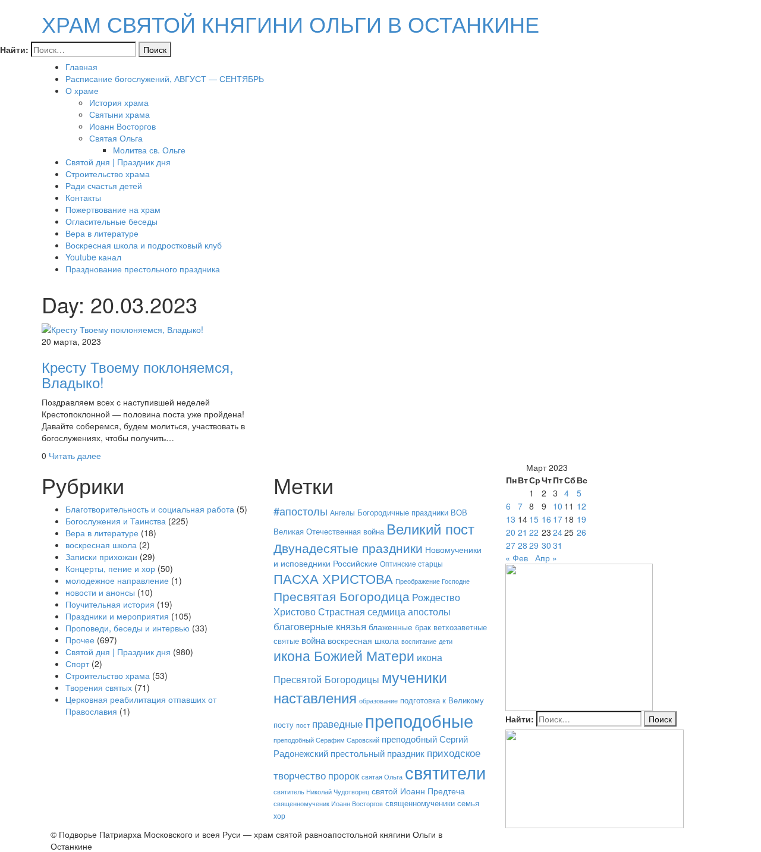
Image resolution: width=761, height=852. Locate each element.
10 (557, 506)
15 (534, 519)
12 (581, 506)
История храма (119, 102)
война (313, 640)
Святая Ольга (116, 138)
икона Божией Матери (343, 655)
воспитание (418, 641)
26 (581, 532)
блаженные (391, 626)
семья (468, 803)
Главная (81, 67)
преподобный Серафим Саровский (326, 739)
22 (534, 532)
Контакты (83, 197)
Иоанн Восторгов (122, 126)
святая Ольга (381, 776)
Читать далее (75, 455)
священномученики (420, 803)
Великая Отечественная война (328, 531)
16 (546, 519)
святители (445, 771)
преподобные (419, 720)
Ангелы (342, 512)
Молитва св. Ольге (149, 150)
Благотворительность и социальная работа (149, 509)
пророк (343, 775)
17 (557, 519)
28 (522, 545)
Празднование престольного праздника (142, 269)
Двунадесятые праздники (348, 548)
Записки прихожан (101, 556)
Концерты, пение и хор (110, 568)
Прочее (80, 640)
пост (303, 725)
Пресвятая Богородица (341, 596)
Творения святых (98, 687)
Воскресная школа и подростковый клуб (143, 245)
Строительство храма (107, 174)
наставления (315, 697)
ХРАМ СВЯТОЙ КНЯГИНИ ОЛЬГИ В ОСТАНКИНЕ (290, 23)
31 (557, 545)
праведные (337, 723)
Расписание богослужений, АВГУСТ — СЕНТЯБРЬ (164, 78)
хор (279, 815)
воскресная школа (101, 545)
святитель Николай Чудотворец (321, 791)
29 (534, 545)
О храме (82, 90)
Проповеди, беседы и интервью (127, 628)
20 (510, 532)
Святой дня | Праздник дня (118, 162)
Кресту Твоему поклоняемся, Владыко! (138, 374)
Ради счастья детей (103, 185)
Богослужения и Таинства (115, 521)
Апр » (546, 558)
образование (378, 700)
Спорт (77, 663)
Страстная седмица (361, 611)
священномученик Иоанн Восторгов (328, 803)
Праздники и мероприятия (117, 616)
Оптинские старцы (411, 563)
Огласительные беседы (111, 221)
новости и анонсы (100, 592)
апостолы (429, 611)
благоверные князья (319, 625)
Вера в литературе (102, 233)
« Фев (516, 558)
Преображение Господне (432, 581)
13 (510, 519)
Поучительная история (110, 604)
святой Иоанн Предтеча (418, 791)
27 (510, 545)
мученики (414, 676)
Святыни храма (119, 114)
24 (557, 532)
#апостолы (300, 510)
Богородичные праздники (402, 512)
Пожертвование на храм (113, 209)
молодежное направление (117, 580)
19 (581, 519)
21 (522, 532)
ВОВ (459, 512)
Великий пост (430, 528)
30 (546, 545)
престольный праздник (377, 753)
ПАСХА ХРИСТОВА (333, 578)
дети (445, 641)
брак (423, 627)
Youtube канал (93, 257)
